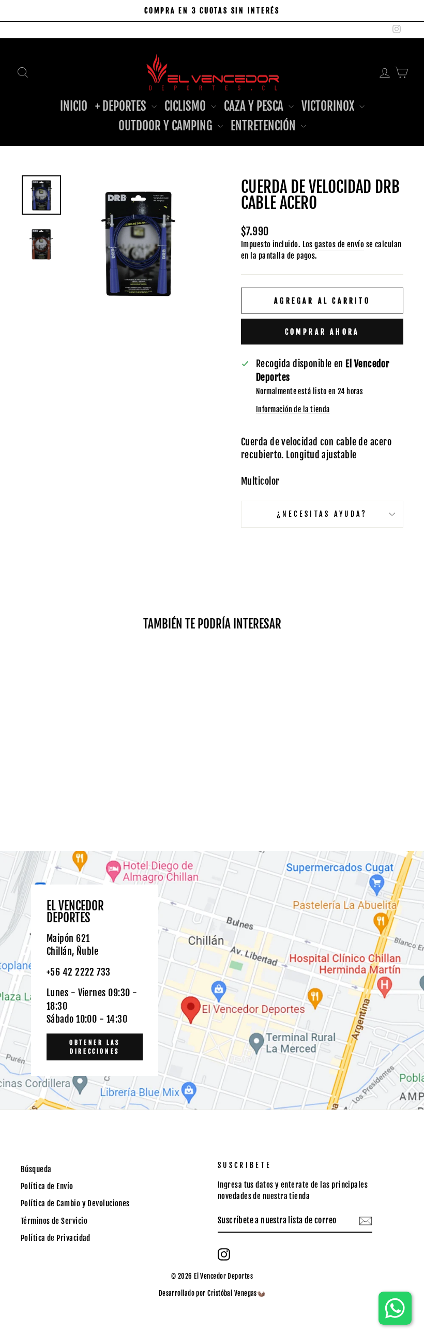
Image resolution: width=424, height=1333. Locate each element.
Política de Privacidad (55, 1238)
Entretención (264, 125)
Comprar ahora (322, 331)
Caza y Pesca (255, 106)
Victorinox (329, 106)
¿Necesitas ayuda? (322, 514)
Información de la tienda (293, 409)
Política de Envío (47, 1186)
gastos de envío (339, 244)
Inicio (73, 106)
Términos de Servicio (54, 1221)
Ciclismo (186, 106)
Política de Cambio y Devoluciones (75, 1203)
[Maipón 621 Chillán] (212, 980)
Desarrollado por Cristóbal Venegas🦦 (212, 1293)
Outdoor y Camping (166, 125)
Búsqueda (36, 1169)
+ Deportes (122, 106)
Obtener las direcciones (94, 1047)
